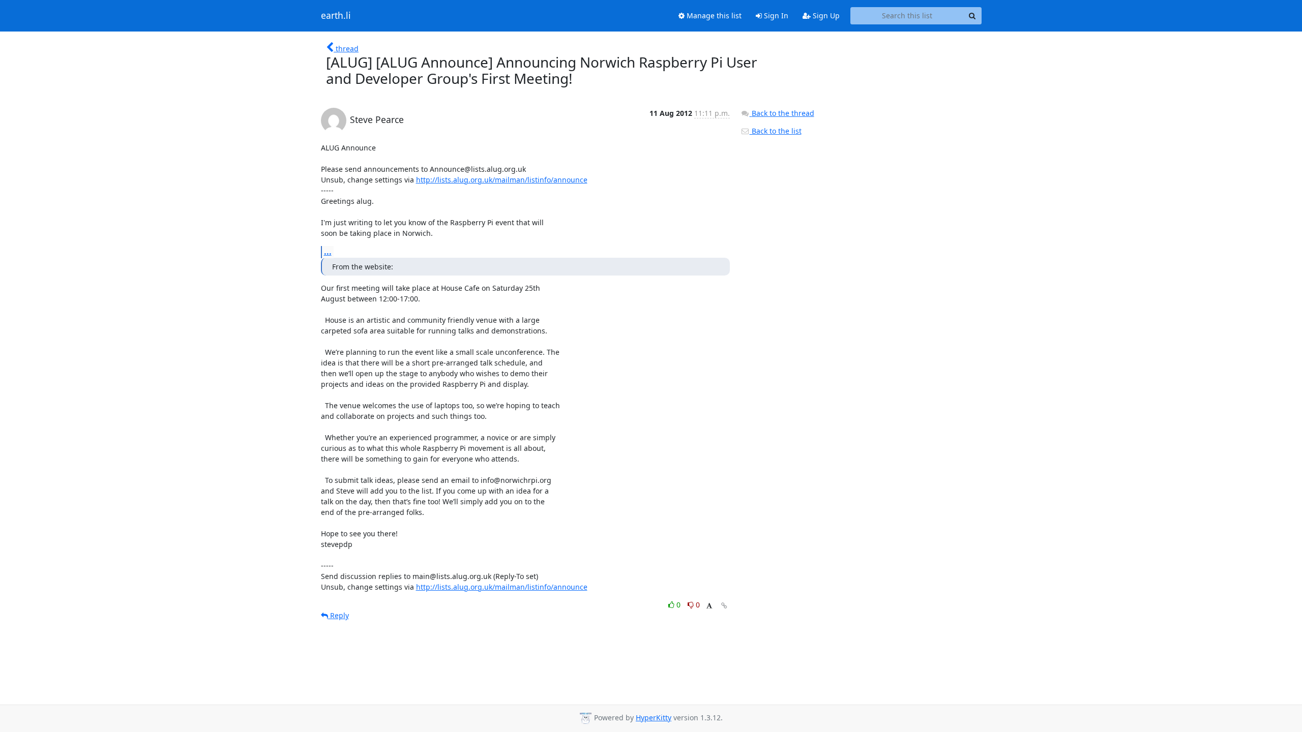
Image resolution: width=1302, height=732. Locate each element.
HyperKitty (653, 717)
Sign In (775, 15)
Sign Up (825, 15)
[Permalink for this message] (724, 606)
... (328, 251)
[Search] (972, 15)
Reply (338, 615)
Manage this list (713, 15)
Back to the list (776, 131)
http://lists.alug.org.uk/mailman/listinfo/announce (501, 180)
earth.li (336, 16)
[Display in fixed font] (709, 606)
